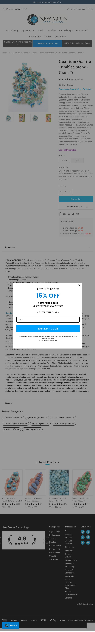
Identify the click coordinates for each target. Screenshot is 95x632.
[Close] (79, 285)
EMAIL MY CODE (48, 328)
